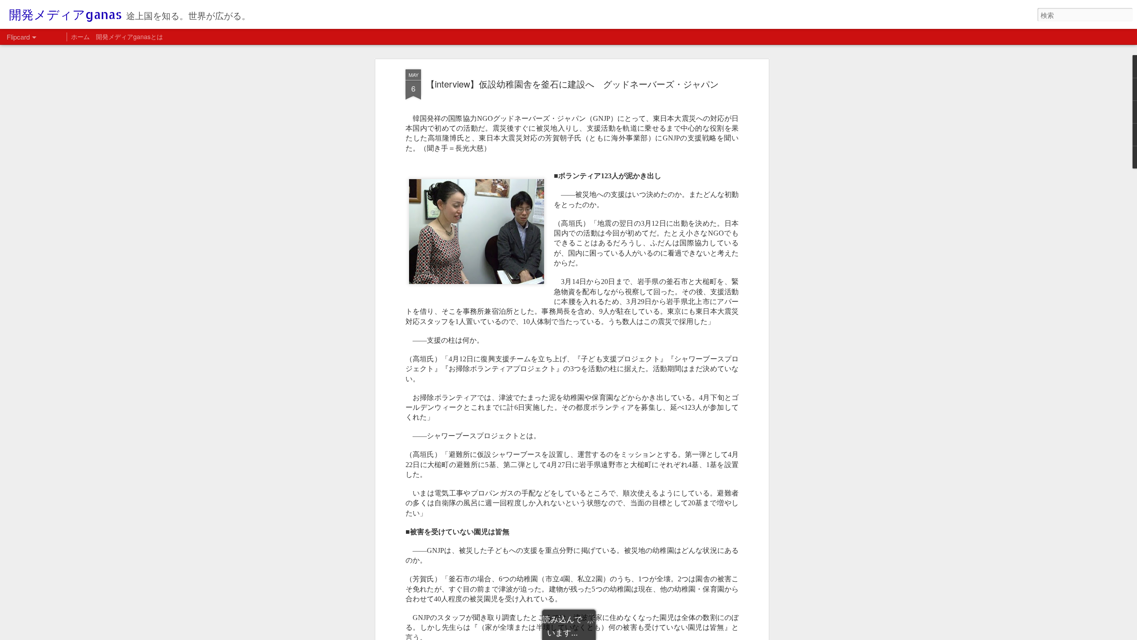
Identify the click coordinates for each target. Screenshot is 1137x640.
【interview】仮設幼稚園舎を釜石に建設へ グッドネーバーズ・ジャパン (572, 83)
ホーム (80, 36)
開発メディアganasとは (129, 36)
